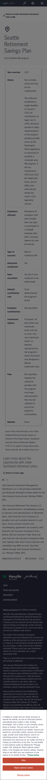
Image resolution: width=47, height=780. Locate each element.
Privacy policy (33, 755)
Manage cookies (23, 775)
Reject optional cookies (23, 768)
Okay (23, 760)
